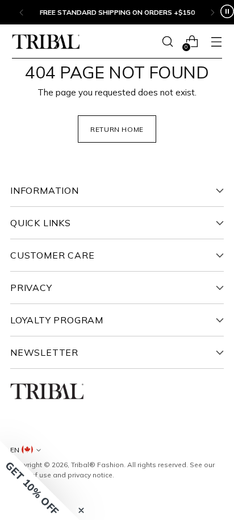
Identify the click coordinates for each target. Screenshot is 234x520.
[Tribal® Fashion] (46, 41)
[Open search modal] (167, 41)
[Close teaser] (81, 510)
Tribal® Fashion (97, 464)
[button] (40, 480)
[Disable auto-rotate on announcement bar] (227, 12)
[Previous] (21, 12)
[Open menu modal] (216, 41)
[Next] (212, 12)
